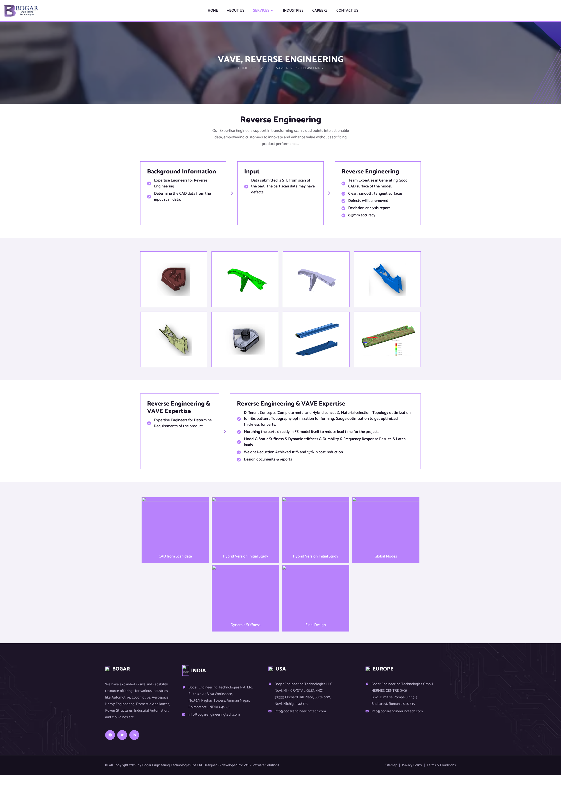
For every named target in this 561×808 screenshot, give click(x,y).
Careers (320, 10)
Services (261, 10)
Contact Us (347, 10)
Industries (293, 10)
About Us (235, 10)
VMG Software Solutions (261, 765)
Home (213, 10)
